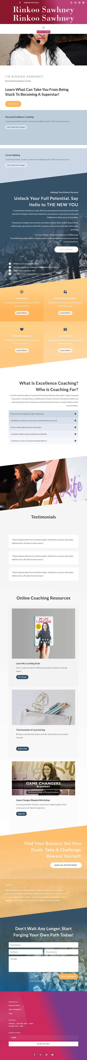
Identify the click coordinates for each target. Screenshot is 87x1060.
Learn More (21, 313)
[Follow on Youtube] (83, 2)
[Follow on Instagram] (79, 2)
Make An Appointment (66, 865)
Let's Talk (13, 104)
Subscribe (22, 749)
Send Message (68, 976)
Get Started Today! (16, 127)
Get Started (66, 249)
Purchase (22, 677)
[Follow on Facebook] (71, 2)
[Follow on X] (75, 2)
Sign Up (21, 814)
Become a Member (43, 32)
